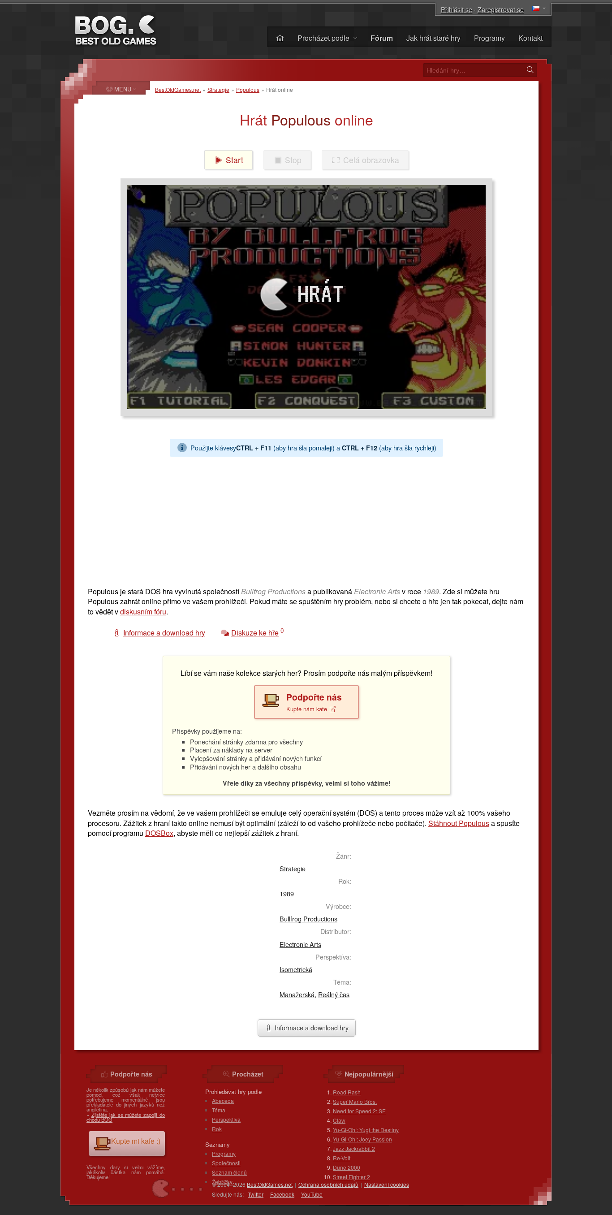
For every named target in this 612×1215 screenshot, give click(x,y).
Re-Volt (341, 1158)
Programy (489, 38)
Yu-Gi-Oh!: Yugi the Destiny (366, 1129)
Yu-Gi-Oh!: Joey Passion (362, 1139)
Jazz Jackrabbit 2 (354, 1148)
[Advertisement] (306, 519)
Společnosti (226, 1163)
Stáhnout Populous (458, 823)
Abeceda (223, 1100)
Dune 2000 (346, 1167)
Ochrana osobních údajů (328, 1184)
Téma (218, 1110)
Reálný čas (333, 994)
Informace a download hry (311, 1027)
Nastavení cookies (386, 1184)
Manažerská (297, 994)
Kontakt (530, 38)
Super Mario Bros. (355, 1101)
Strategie (218, 89)
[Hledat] (530, 70)
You (312, 1194)
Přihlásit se (456, 9)
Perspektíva (226, 1119)
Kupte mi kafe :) (135, 1141)
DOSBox (159, 833)
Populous (247, 89)
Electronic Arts (300, 944)
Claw (339, 1120)
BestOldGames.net (178, 89)
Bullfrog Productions (308, 918)
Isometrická (296, 969)
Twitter (255, 1194)
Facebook (282, 1194)
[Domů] (280, 37)
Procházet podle (324, 38)
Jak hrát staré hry (433, 38)
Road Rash (347, 1092)
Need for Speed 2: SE (359, 1111)
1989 (287, 893)
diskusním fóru (143, 611)
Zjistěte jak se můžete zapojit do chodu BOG (125, 1117)
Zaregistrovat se (501, 9)
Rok (217, 1129)
